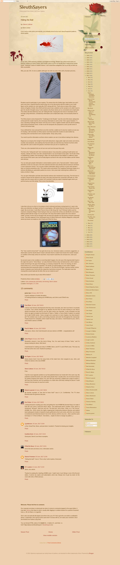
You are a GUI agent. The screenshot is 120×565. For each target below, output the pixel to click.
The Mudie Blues (91, 198)
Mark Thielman (90, 348)
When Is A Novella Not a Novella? (91, 167)
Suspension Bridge (91, 183)
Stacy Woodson (90, 384)
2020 (88, 68)
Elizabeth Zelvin (90, 295)
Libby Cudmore (90, 342)
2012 (88, 244)
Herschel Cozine (91, 304)
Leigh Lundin (90, 340)
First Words (91, 141)
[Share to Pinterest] (53, 279)
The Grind (90, 220)
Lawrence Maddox (91, 337)
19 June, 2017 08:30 (40, 328)
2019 (88, 71)
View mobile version (50, 535)
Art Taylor (28, 356)
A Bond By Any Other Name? (91, 136)
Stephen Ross (90, 387)
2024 (88, 60)
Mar (89, 227)
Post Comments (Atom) (54, 543)
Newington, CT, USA (32, 283)
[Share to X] (50, 279)
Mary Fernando (90, 351)
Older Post (76, 532)
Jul (89, 88)
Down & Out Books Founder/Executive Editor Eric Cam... (91, 102)
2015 (88, 237)
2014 (88, 239)
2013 (88, 241)
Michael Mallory (90, 363)
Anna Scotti (89, 257)
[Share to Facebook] (52, 279)
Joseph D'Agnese (91, 328)
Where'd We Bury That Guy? (91, 123)
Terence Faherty (90, 401)
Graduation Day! (91, 191)
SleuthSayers (33, 7)
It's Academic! (91, 176)
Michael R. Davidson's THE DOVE (91, 172)
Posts (88, 423)
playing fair (32, 281)
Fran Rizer (28, 305)
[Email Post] (44, 279)
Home (50, 532)
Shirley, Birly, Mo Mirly (91, 205)
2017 (88, 75)
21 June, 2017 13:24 (38, 467)
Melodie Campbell (91, 357)
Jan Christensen (91, 307)
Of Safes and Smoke (91, 194)
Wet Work (90, 108)
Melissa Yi (89, 354)
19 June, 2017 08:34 (38, 339)
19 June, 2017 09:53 (38, 402)
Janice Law (89, 316)
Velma (28, 510)
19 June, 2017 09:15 (39, 368)
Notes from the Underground (91, 210)
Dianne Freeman (30, 456)
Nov (89, 79)
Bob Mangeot (90, 272)
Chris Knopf (89, 278)
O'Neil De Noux (29, 446)
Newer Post (25, 532)
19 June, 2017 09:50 (41, 390)
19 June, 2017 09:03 (37, 356)
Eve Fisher (28, 402)
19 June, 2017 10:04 (38, 423)
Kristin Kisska (90, 334)
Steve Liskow (53, 281)
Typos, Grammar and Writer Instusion (91, 95)
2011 (88, 246)
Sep (89, 84)
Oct (89, 82)
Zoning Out (91, 214)
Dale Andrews (90, 281)
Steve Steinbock (91, 395)
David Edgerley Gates (92, 287)
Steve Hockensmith (91, 389)
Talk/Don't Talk (90, 158)
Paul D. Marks (29, 328)
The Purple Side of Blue (91, 162)
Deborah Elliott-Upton (92, 290)
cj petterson (28, 423)
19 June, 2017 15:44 (40, 434)
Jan (89, 232)
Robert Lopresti (29, 390)
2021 (88, 66)
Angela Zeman (90, 254)
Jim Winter (89, 322)
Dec (89, 77)
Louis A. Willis (90, 345)
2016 (88, 235)
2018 (88, 73)
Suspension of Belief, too (91, 179)
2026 (88, 55)
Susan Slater (89, 398)
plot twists (39, 281)
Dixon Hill (89, 293)
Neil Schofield (90, 366)
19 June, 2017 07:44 (37, 293)
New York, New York (91, 201)
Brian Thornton (90, 275)
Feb (89, 230)
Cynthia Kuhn (29, 434)
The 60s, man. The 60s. (91, 217)
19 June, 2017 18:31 (40, 446)
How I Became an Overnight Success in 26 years (92, 129)
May (89, 223)
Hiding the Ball (90, 148)
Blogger (91, 553)
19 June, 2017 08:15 (37, 305)
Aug (89, 86)
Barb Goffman (90, 266)
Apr (89, 225)
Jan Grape (89, 310)
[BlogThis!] (48, 279)
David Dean (89, 284)
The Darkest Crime (91, 144)
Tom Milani (89, 404)
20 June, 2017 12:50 (41, 456)
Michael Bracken (91, 360)
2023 (88, 62)
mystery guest (90, 413)
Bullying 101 (91, 139)
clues (26, 281)
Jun (89, 91)
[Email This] (47, 279)
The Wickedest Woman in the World (91, 153)
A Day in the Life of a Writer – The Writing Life (91, 113)
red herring (45, 281)
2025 (88, 57)
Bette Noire (89, 269)
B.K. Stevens (90, 263)
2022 (88, 64)
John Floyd (28, 339)
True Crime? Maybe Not (91, 187)
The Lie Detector (91, 118)
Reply (26, 300)
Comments (90, 425)
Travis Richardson (91, 407)
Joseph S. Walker (91, 331)
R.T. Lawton (28, 467)
